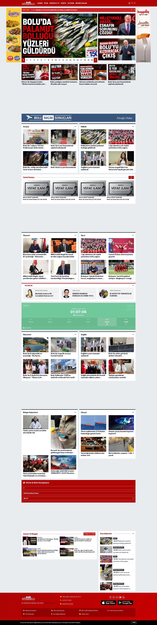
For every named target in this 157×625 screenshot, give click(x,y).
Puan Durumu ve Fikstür (116, 610)
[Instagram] (116, 597)
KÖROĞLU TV (54, 3)
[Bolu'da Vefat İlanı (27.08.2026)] (92, 188)
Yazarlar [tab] (28, 285)
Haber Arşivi (85, 614)
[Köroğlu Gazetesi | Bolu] (28, 3)
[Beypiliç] (143, 35)
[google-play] (125, 602)
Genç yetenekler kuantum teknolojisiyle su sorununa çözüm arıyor (121, 588)
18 (85, 60)
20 (92, 60)
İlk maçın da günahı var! (119, 295)
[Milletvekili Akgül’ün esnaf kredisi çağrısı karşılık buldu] (117, 24)
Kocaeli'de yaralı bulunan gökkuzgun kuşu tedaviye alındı (121, 574)
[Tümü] (133, 533)
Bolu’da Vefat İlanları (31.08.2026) (35, 199)
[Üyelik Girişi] (129, 3)
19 (88, 60)
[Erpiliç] (13, 35)
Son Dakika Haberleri (59, 614)
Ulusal (84, 412)
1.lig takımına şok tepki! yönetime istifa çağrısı (123, 560)
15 (74, 60)
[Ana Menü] (134, 3)
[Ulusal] (133, 412)
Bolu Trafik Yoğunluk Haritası (89, 610)
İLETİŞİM (71, 3)
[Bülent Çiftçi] (66, 293)
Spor (83, 235)
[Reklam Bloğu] (78, 118)
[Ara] (132, 3)
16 (77, 60)
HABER (39, 3)
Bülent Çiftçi (77, 291)
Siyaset (26, 235)
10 (56, 60)
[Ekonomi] (75, 334)
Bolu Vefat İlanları (30, 197)
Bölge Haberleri (30, 412)
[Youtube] (120, 597)
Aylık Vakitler (27, 328)
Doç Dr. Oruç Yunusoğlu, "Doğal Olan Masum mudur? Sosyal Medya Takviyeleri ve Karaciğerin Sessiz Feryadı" (46, 295)
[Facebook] (110, 597)
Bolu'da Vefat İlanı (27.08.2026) (90, 199)
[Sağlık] (133, 334)
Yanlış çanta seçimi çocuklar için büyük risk (121, 551)
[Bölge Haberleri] (75, 412)
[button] (131, 10)
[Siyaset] (75, 235)
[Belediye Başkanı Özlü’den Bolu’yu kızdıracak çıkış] (117, 49)
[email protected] (49, 603)
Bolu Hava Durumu (59, 610)
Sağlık (84, 335)
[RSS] (123, 597)
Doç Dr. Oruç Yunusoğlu (43, 290)
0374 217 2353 (66, 600)
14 (70, 60)
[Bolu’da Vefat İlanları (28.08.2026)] (64, 188)
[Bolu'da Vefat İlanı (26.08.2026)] (120, 188)
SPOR (46, 3)
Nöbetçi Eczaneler (30, 610)
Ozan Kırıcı (113, 291)
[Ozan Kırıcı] (103, 293)
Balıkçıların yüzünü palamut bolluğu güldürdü (122, 542)
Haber (84, 127)
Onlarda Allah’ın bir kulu (83, 295)
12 (63, 60)
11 (59, 60)
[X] (113, 597)
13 (67, 60)
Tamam (134, 622)
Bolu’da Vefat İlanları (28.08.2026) (63, 199)
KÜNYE (63, 3)
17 (81, 60)
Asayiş (26, 127)
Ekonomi (27, 335)
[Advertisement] (78, 99)
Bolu (115, 538)
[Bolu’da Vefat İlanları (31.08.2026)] (36, 188)
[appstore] (109, 602)
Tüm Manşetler (29, 614)
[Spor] (133, 235)
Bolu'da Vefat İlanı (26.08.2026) (118, 199)
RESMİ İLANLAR (81, 3)
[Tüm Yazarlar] (133, 285)
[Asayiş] (75, 126)
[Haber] (133, 126)
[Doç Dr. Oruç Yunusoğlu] (29, 293)
